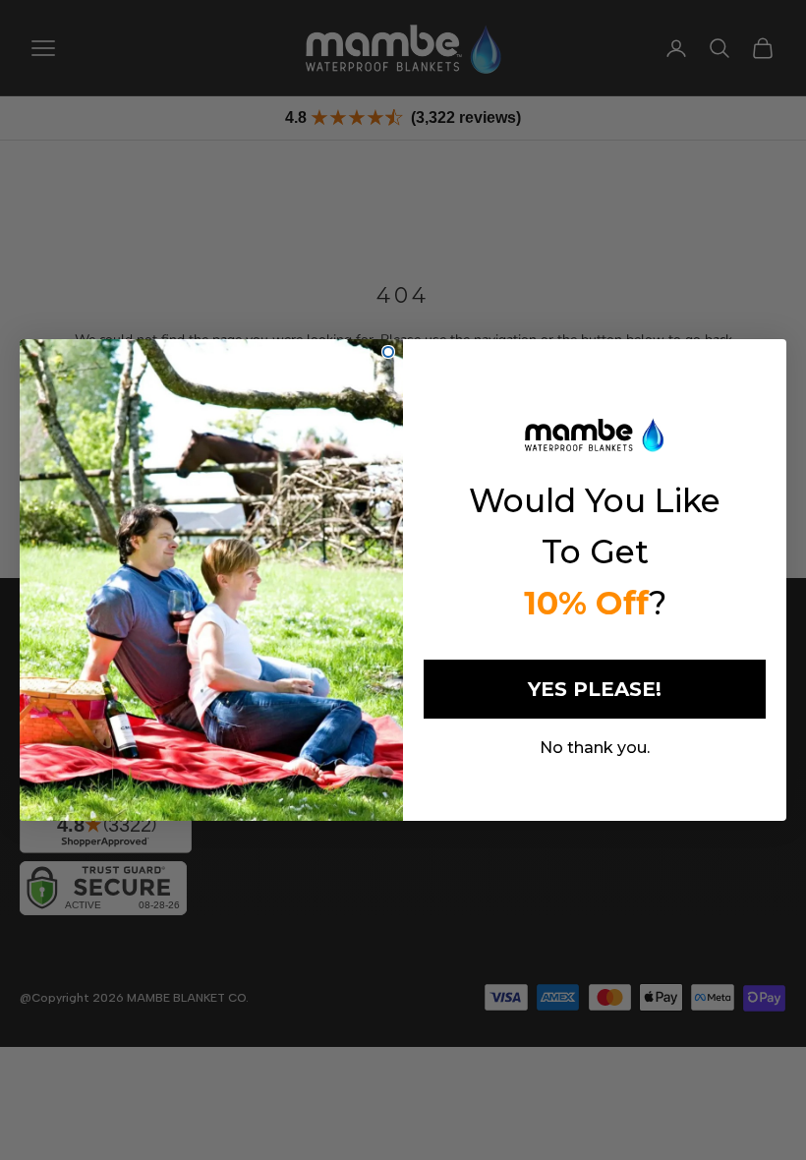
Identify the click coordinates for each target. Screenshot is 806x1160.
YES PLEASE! (595, 689)
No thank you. (595, 747)
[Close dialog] (388, 352)
